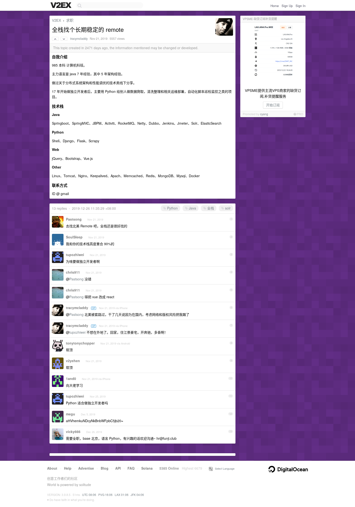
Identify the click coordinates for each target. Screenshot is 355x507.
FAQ (131, 468)
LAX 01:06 (121, 495)
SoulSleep (74, 237)
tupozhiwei (75, 254)
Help (67, 468)
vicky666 (73, 431)
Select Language (223, 468)
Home (274, 5)
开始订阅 (273, 104)
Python (172, 208)
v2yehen (73, 360)
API (118, 468)
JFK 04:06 (137, 495)
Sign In (300, 5)
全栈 (210, 208)
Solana (147, 468)
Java (192, 208)
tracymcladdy (79, 38)
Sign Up (287, 5)
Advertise (86, 468)
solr (227, 208)
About (52, 468)
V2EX (56, 20)
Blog (104, 468)
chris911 (73, 272)
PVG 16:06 (105, 495)
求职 (69, 20)
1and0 (71, 378)
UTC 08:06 (89, 495)
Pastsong (74, 219)
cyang (264, 114)
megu (70, 414)
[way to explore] (62, 5)
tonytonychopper (80, 343)
